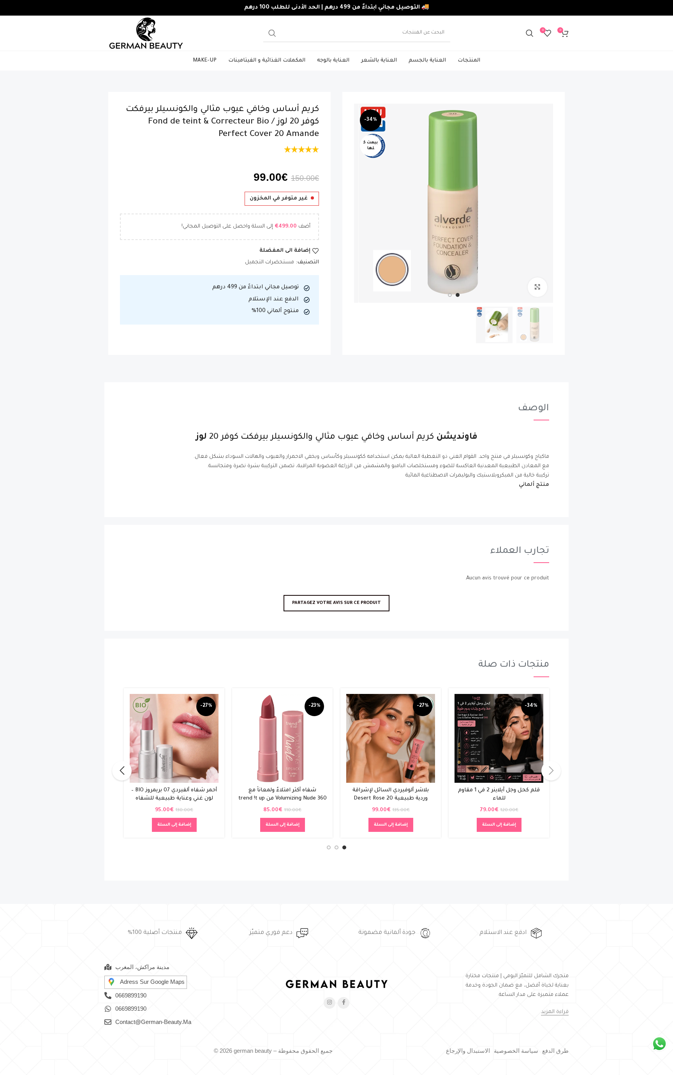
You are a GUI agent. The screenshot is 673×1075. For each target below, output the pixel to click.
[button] (499, 825)
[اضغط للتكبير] (537, 287)
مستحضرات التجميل (269, 262)
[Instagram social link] (329, 1003)
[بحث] (529, 33)
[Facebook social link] (343, 1003)
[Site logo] (146, 33)
